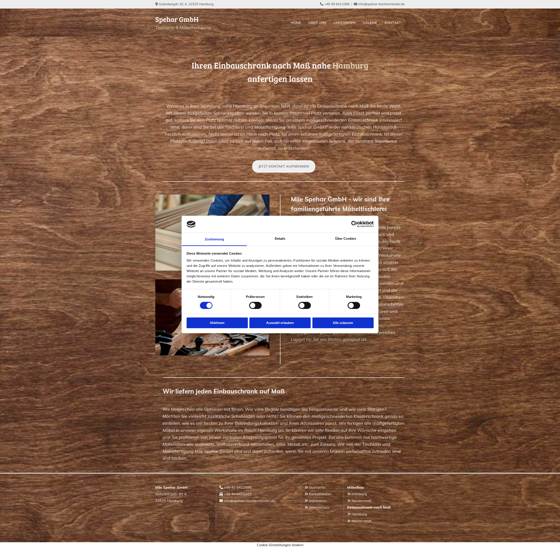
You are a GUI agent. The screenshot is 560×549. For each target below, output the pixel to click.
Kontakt (393, 22)
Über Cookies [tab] (345, 238)
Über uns (317, 22)
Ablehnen (217, 323)
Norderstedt (361, 500)
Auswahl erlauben (280, 323)
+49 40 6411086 (337, 4)
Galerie (370, 22)
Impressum (318, 500)
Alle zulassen (343, 323)
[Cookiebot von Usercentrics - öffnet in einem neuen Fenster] (354, 224)
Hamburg (359, 494)
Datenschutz (319, 507)
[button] (283, 166)
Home (296, 22)
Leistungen (344, 22)
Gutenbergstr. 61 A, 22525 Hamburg (186, 4)
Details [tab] (280, 238)
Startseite (317, 487)
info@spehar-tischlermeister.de (381, 4)
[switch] (255, 305)
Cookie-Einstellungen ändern (280, 545)
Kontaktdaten (320, 494)
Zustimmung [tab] (214, 239)
